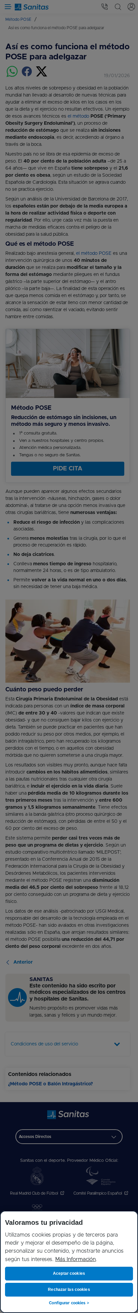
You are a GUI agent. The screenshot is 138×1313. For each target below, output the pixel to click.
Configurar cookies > (69, 1303)
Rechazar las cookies (69, 1290)
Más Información (75, 1259)
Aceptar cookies (69, 1273)
